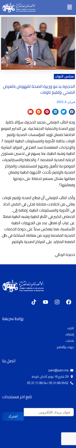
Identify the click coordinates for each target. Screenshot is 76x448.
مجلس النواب (64, 76)
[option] (65, 444)
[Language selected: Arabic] (63, 444)
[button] (69, 7)
